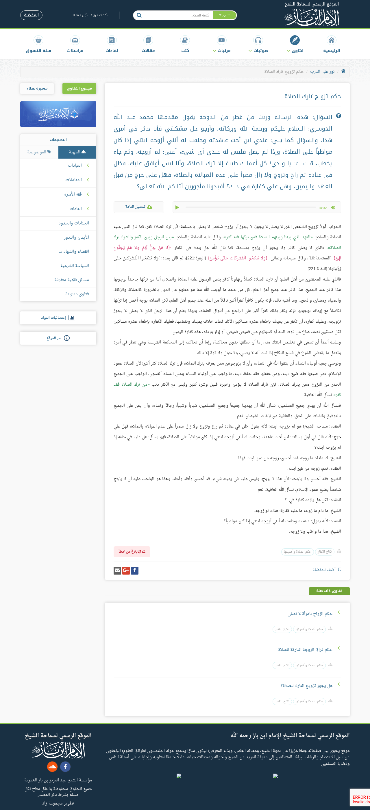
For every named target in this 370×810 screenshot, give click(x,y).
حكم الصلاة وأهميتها (297, 552)
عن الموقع (55, 338)
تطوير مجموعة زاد (58, 803)
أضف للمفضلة (324, 570)
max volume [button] (333, 207)
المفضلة (31, 15)
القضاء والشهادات (74, 252)
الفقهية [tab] (75, 152)
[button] (295, 44)
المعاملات (73, 180)
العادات (75, 209)
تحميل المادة (135, 207)
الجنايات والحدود (74, 223)
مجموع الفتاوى (79, 88)
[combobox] (179, 15)
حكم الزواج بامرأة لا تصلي (310, 614)
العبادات (75, 166)
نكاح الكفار (325, 552)
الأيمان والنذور (76, 237)
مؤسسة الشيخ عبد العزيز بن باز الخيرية (58, 779)
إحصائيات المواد (55, 318)
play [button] (178, 207)
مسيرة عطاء (37, 88)
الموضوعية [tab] (37, 152)
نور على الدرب (322, 72)
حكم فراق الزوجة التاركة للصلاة (305, 650)
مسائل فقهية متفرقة (71, 280)
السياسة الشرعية (74, 266)
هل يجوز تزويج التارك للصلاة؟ (306, 686)
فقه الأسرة (73, 195)
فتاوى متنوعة (77, 294)
